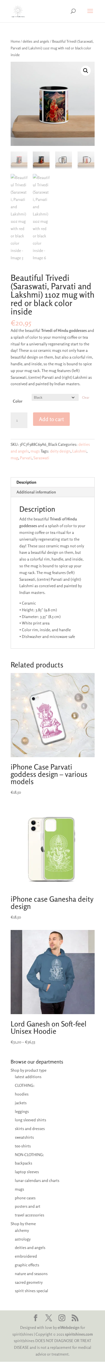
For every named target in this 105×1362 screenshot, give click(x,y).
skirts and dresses (30, 1128)
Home (15, 41)
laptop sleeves (27, 1171)
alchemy (22, 1230)
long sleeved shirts (30, 1119)
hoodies (22, 1094)
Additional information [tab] (36, 492)
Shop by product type (28, 1070)
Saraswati (41, 457)
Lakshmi (79, 451)
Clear (85, 397)
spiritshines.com (79, 1334)
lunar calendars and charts (37, 1180)
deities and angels (36, 41)
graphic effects (27, 1264)
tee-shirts (23, 1145)
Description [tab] (26, 482)
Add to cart (51, 419)
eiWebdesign (69, 1327)
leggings (22, 1111)
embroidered (26, 1256)
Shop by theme (23, 1223)
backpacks (23, 1163)
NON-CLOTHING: (29, 1154)
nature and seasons (31, 1273)
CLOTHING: (25, 1085)
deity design (60, 451)
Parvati (26, 457)
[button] (86, 71)
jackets (21, 1102)
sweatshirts (24, 1137)
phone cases (25, 1197)
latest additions (28, 1076)
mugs (35, 451)
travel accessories (29, 1214)
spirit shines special (31, 1290)
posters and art (27, 1206)
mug (14, 457)
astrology (23, 1239)
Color (17, 401)
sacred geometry (29, 1282)
